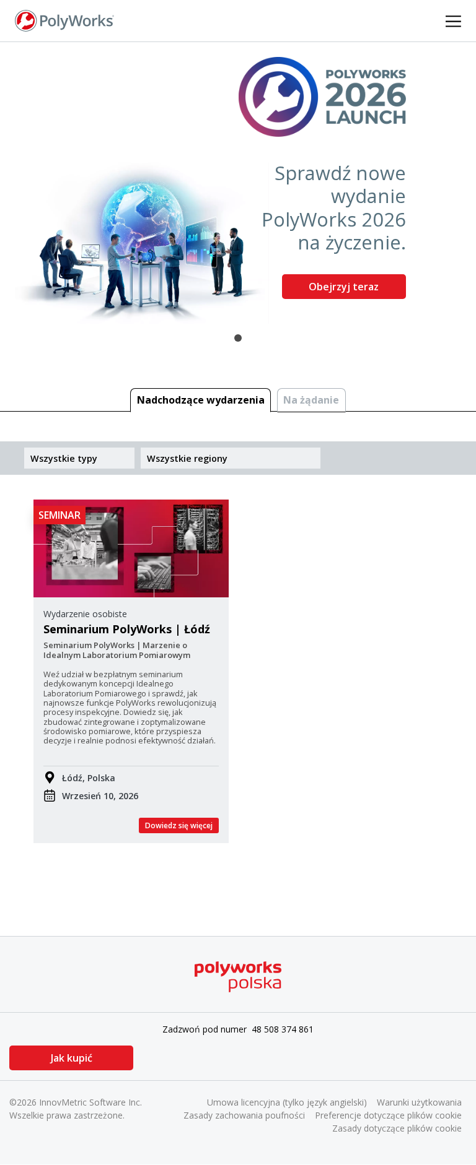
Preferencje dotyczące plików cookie (388, 1115)
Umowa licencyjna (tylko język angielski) (287, 1102)
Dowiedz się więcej (179, 825)
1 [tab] (238, 338)
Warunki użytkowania (419, 1102)
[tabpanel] (238, 183)
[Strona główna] (64, 20)
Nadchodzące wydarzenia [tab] (201, 400)
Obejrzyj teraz (344, 286)
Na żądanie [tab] (311, 400)
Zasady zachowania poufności (244, 1115)
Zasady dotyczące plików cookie (397, 1128)
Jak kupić (71, 1058)
